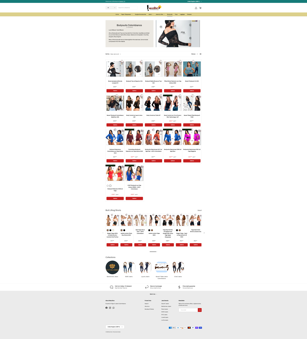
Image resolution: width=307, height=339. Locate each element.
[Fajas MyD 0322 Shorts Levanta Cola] (196, 220)
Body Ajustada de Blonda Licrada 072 (115, 82)
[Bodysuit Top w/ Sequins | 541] (134, 69)
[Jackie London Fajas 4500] (154, 220)
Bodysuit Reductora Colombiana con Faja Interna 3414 (115, 151)
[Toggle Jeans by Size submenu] (164, 14)
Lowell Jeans (164, 317)
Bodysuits (169, 14)
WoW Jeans (129, 276)
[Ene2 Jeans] (178, 267)
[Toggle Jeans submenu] (153, 14)
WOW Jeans (164, 311)
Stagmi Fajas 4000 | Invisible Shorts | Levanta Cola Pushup (112, 235)
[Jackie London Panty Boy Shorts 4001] (126, 220)
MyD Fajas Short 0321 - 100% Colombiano (140, 231)
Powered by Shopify (116, 331)
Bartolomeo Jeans (112, 276)
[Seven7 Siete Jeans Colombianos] (162, 267)
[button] (200, 8)
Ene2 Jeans (178, 276)
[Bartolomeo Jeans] (112, 267)
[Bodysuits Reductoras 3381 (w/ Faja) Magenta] (191, 137)
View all (199, 210)
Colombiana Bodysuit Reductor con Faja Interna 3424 (134, 150)
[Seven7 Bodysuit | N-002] (191, 69)
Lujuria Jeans (145, 276)
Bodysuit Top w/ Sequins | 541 (134, 81)
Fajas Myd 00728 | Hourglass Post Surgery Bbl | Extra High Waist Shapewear (168, 233)
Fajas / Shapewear (126, 14)
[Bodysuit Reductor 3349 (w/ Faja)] (115, 173)
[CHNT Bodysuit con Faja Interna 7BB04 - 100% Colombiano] (134, 173)
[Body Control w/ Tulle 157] (153, 103)
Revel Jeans (164, 309)
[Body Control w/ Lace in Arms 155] (134, 103)
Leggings (182, 14)
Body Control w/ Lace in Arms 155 (134, 116)
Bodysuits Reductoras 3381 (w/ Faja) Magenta (192, 150)
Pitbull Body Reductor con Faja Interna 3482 (172, 82)
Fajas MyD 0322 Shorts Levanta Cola (195, 230)
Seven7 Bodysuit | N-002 (192, 81)
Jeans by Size (159, 14)
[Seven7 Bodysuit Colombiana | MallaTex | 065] (115, 103)
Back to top (153, 294)
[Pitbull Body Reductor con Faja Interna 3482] (172, 69)
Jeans (150, 14)
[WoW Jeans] (129, 267)
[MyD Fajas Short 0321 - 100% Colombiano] (140, 220)
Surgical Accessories (140, 14)
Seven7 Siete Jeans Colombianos (162, 277)
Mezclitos (110, 331)
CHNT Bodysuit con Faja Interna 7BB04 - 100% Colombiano (134, 187)
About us (147, 306)
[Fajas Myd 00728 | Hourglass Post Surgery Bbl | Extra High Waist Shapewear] (168, 220)
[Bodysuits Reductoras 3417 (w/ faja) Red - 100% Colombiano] (153, 137)
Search (146, 303)
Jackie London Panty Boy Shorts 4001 (126, 234)
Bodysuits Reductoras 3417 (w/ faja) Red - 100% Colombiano (153, 150)
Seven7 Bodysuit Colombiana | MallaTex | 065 (115, 116)
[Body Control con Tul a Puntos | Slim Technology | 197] (172, 103)
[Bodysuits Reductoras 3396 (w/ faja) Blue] (172, 137)
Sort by (107, 54)
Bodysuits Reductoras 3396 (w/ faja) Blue (172, 150)
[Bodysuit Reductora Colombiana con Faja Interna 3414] (115, 137)
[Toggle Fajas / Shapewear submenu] (132, 14)
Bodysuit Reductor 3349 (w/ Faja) (115, 189)
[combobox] (121, 7)
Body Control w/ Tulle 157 (153, 115)
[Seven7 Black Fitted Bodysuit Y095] (191, 103)
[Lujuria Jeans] (145, 267)
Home (117, 14)
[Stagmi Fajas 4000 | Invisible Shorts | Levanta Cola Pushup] (112, 220)
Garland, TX (122, 1)
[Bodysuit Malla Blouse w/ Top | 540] (153, 69)
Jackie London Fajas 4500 (154, 234)
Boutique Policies (149, 309)
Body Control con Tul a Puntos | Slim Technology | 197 (172, 116)
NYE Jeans (164, 314)
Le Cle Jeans (164, 320)
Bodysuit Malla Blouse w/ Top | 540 (153, 82)
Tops (176, 14)
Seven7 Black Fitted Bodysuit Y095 (192, 116)
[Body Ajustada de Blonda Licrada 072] (115, 69)
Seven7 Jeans (165, 303)
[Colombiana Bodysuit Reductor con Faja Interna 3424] (134, 137)
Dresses (189, 14)
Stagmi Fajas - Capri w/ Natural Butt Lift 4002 (181, 235)
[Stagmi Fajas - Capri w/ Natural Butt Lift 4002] (182, 220)
